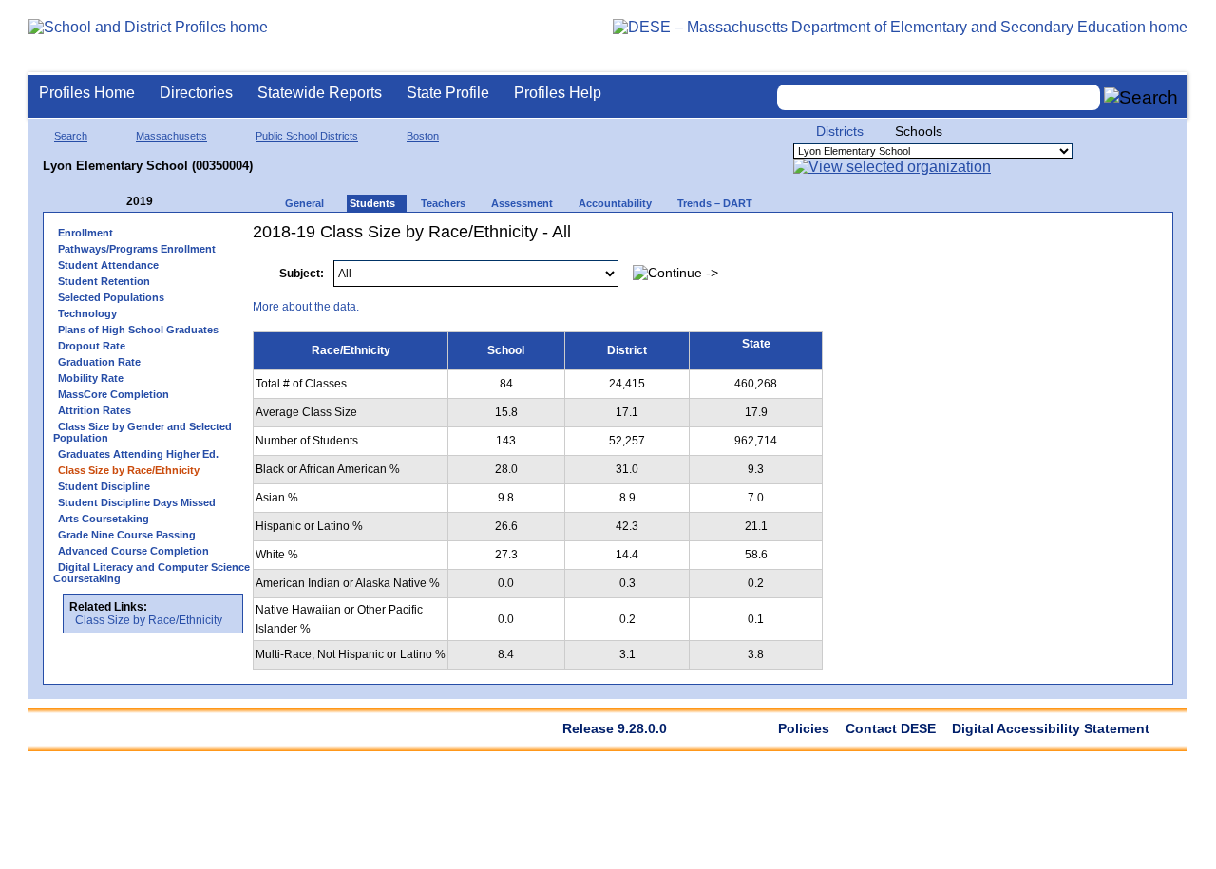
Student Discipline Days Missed (137, 502)
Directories (196, 93)
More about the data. (306, 306)
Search (70, 136)
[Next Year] (178, 202)
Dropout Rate (91, 345)
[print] (1043, 263)
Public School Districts (307, 136)
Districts (840, 131)
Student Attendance (108, 265)
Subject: (301, 273)
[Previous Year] (113, 202)
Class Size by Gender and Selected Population (142, 432)
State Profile (448, 93)
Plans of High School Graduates (138, 329)
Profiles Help (557, 93)
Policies (803, 728)
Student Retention (104, 281)
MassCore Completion (113, 394)
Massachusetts (171, 136)
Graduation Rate (99, 362)
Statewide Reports (319, 93)
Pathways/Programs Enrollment (137, 249)
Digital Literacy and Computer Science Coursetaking (151, 572)
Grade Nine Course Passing (127, 534)
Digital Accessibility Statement (1051, 728)
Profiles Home (87, 93)
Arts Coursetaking (103, 518)
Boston (423, 136)
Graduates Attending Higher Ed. (138, 454)
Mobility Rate (91, 378)
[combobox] (938, 97)
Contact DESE (891, 728)
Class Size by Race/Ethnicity (148, 620)
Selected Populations (111, 297)
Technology (87, 313)
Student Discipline (104, 486)
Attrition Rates (94, 410)
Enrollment (85, 232)
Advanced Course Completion (133, 551)
